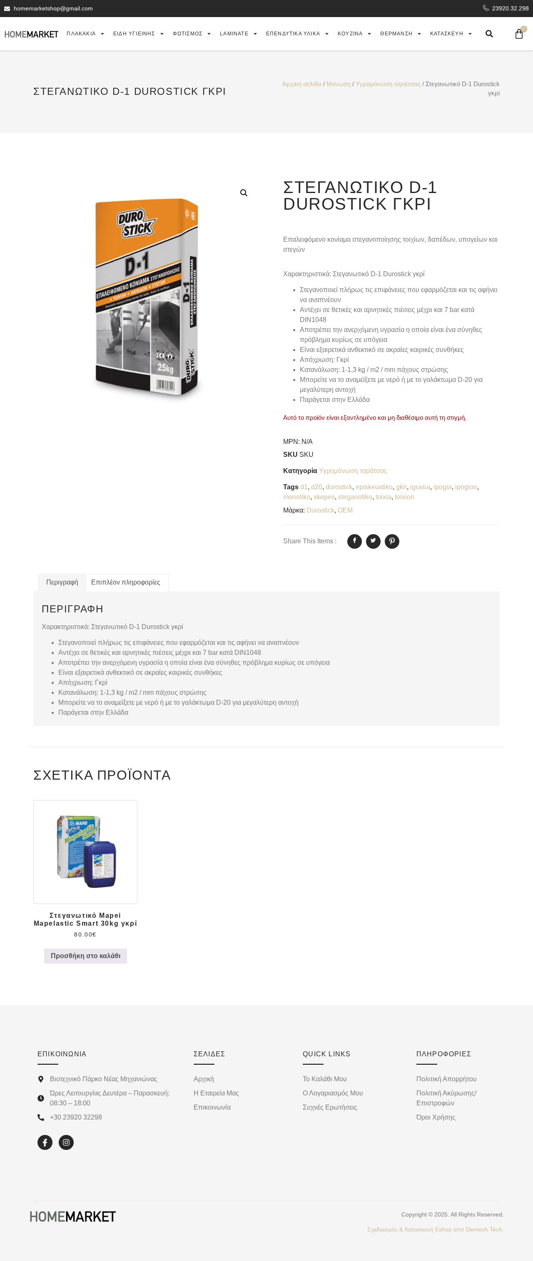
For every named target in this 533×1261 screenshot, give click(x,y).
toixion (404, 496)
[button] (244, 193)
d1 (304, 487)
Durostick (320, 510)
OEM (345, 510)
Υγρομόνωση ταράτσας (388, 84)
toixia (383, 496)
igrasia (420, 487)
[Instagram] (66, 1142)
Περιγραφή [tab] (62, 582)
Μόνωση (338, 84)
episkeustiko (374, 487)
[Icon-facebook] (44, 1142)
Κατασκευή (446, 34)
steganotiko (355, 496)
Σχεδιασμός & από (435, 1229)
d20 (316, 487)
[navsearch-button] (489, 33)
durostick (339, 487)
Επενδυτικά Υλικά (293, 34)
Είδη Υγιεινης (134, 34)
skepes (324, 496)
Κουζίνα (350, 34)
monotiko (296, 496)
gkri (401, 487)
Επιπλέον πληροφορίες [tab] (125, 582)
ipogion (466, 487)
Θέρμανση (396, 34)
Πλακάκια (81, 34)
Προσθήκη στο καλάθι (85, 955)
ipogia (442, 487)
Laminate (234, 34)
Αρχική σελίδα (301, 84)
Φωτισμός (188, 34)
